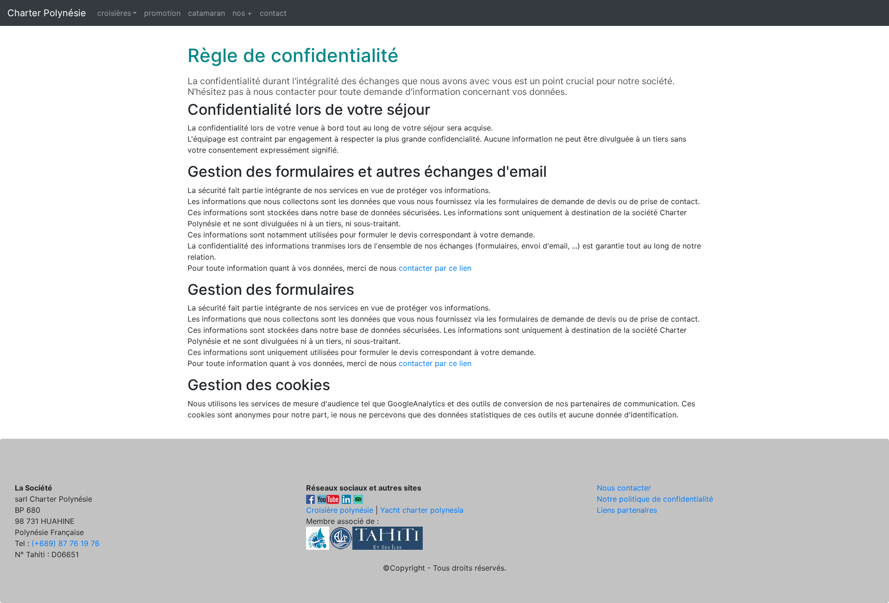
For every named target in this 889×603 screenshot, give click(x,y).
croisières (114, 13)
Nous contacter (624, 487)
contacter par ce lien (435, 268)
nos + (242, 13)
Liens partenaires (627, 510)
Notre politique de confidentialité (655, 499)
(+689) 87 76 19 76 (65, 543)
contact (273, 13)
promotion (162, 13)
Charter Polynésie (46, 13)
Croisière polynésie (339, 510)
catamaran (206, 13)
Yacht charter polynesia (421, 510)
